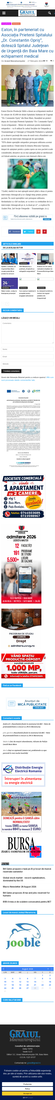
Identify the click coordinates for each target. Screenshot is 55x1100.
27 (27, 988)
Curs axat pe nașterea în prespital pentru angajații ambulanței (27, 293)
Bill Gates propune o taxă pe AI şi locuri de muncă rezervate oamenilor (27, 870)
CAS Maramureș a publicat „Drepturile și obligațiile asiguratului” (27, 269)
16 (50, 981)
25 (12, 988)
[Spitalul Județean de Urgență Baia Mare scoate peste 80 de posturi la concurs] (9, 258)
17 (5, 985)
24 (5, 988)
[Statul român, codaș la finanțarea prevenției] (9, 283)
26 (20, 988)
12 (20, 981)
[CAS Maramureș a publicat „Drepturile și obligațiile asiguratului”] (27, 258)
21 (35, 985)
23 (50, 985)
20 (27, 985)
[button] (50, 13)
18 (12, 985)
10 (5, 981)
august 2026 (27, 969)
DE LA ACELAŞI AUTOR (13, 248)
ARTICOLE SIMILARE (12, 244)
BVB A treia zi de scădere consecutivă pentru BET (27, 902)
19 (20, 985)
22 (42, 985)
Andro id (6, 724)
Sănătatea (16, 24)
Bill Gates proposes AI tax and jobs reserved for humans (26, 894)
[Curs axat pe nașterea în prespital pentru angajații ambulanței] (27, 283)
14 (35, 981)
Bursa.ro (5, 864)
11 (12, 981)
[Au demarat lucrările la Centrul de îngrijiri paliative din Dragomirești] (45, 283)
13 (27, 981)
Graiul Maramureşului (14, 61)
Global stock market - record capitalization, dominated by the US (24, 879)
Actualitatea (6, 24)
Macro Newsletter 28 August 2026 (19, 886)
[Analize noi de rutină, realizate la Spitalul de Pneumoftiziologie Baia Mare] (45, 258)
